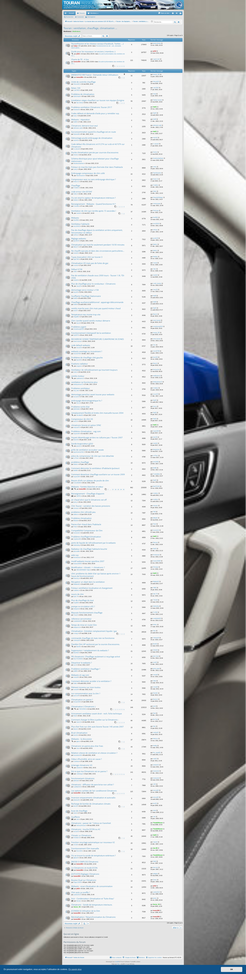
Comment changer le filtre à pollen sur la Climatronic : (95, 719)
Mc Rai (155, 719)
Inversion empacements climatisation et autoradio (93, 797)
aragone (78, 366)
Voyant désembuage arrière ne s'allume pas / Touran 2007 (97, 437)
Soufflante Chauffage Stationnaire (86, 296)
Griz (154, 345)
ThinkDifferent (158, 822)
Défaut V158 (76, 269)
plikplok (155, 518)
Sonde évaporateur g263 (82, 443)
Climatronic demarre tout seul (84, 125)
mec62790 (77, 353)
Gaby (75, 46)
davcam (155, 867)
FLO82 (155, 612)
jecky (75, 502)
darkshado (77, 96)
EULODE (79, 851)
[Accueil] (123, 4)
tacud (78, 323)
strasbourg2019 (79, 329)
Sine (154, 630)
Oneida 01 (77, 837)
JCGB (76, 844)
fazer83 (78, 360)
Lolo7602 (76, 90)
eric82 (155, 662)
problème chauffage (80, 462)
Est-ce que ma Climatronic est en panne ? (89, 771)
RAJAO (155, 693)
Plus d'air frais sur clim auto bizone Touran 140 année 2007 (97, 726)
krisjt (154, 94)
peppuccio (77, 627)
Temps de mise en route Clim (84, 625)
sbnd (75, 813)
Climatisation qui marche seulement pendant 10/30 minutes (97, 244)
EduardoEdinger (158, 197)
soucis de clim (77, 594)
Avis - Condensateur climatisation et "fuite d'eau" (92, 898)
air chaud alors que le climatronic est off (89, 499)
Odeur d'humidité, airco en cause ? (86, 759)
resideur (155, 388)
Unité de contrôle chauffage (83, 82)
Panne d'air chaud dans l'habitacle (86, 524)
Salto (75, 683)
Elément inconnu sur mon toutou (85, 687)
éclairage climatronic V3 (81, 765)
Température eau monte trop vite (85, 314)
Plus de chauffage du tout (82, 600)
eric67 (76, 310)
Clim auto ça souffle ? (80, 892)
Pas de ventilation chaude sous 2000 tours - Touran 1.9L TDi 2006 (97, 276)
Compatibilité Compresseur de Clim (86, 530)
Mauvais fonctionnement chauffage (86, 612)
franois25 (76, 109)
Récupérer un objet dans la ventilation (88, 582)
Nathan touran (157, 100)
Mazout (155, 542)
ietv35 (75, 806)
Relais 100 (75, 88)
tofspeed (76, 609)
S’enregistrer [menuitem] (181, 13)
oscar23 (78, 347)
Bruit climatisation (79, 732)
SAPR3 (78, 496)
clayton (155, 842)
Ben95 (78, 646)
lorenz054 (77, 61)
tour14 (76, 421)
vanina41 (156, 732)
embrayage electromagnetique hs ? (86, 400)
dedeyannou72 (78, 384)
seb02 (155, 758)
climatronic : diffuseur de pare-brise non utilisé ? (92, 784)
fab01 (155, 107)
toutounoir (156, 771)
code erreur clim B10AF (81, 191)
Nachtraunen (80, 175)
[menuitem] (164, 13)
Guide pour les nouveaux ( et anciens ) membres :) (93, 51)
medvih (78, 213)
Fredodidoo (156, 474)
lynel (154, 706)
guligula (155, 873)
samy (75, 169)
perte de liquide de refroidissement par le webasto (93, 543)
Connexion (80, 17)
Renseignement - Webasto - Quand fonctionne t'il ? (93, 204)
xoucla (76, 265)
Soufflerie (75, 817)
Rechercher (69, 17)
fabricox (155, 738)
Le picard (76, 149)
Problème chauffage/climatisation (86, 536)
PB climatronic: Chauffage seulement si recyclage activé (95, 656)
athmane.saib (78, 128)
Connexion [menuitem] (177, 13)
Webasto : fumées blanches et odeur (87, 486)
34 (121, 489)
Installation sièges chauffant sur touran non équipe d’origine (97, 100)
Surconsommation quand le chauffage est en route (93, 132)
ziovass (76, 508)
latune (75, 729)
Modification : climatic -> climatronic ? (88, 567)
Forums (82, 13)
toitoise (76, 200)
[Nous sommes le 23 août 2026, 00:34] (152, 21)
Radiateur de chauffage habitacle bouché (89, 549)
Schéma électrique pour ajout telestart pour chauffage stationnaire (95, 159)
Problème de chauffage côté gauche (87, 357)
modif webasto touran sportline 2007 (87, 561)
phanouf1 (76, 800)
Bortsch (155, 699)
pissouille (76, 551)
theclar (78, 901)
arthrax (76, 235)
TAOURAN (82, 709)
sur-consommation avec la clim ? (85, 693)
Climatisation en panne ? (82, 699)
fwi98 (75, 122)
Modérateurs (76, 31)
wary (75, 115)
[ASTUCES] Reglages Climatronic (85, 874)
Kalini (154, 861)
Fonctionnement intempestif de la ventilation (91, 333)
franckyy (76, 578)
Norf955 (76, 220)
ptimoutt (76, 780)
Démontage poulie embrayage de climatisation (91, 138)
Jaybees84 (77, 539)
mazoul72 (77, 427)
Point (75, 526)
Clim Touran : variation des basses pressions (90, 506)
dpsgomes (156, 449)
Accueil (71, 13)
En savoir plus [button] (75, 969)
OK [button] (231, 969)
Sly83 (154, 113)
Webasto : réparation (80, 119)
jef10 (78, 54)
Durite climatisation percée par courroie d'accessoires (94, 152)
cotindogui (79, 774)
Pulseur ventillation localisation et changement (91, 588)
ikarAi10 (76, 652)
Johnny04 (77, 640)
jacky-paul (156, 668)
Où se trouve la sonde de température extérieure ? (93, 855)
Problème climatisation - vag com (86, 431)
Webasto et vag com (80, 675)
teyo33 (76, 292)
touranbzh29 (77, 755)
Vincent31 (77, 84)
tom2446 (155, 461)
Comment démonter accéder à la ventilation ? (91, 681)
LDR (154, 784)
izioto (75, 372)
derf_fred (156, 656)
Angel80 (76, 316)
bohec (155, 624)
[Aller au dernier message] (162, 43)
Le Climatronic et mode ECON (84, 868)
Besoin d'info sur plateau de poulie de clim (90, 480)
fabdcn (155, 244)
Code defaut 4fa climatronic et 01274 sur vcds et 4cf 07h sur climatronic (98, 145)
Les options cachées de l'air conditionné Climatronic (94, 790)
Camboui (76, 761)
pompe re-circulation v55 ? (83, 606)
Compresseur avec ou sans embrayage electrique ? (93, 179)
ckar (77, 748)
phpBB (117, 961)
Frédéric (76, 187)
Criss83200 (77, 482)
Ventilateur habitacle (80, 224)
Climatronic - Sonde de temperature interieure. (91, 904)
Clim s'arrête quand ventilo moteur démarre (90, 320)
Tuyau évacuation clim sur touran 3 (86, 257)
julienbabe (77, 409)
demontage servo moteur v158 (85, 290)
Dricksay (156, 210)
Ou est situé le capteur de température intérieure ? (93, 198)
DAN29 (155, 650)
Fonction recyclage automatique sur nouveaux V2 (93, 842)
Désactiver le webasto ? (81, 662)
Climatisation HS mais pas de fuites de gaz (89, 263)
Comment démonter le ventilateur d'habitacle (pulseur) (95, 468)
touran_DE (156, 74)
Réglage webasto (78, 238)
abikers (76, 514)
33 (118, 489)
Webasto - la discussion (81, 739)
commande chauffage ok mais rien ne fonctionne (92, 638)
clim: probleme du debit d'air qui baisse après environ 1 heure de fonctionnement (95, 574)
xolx (77, 819)
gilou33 (76, 857)
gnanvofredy (157, 43)
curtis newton (157, 283)
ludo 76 (76, 596)
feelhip (155, 745)
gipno (78, 741)
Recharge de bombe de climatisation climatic (91, 803)
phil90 (75, 671)
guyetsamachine (79, 452)
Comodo (76, 206)
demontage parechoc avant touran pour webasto (92, 394)
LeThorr (76, 458)
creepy (76, 633)
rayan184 (77, 433)
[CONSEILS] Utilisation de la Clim (85, 911)
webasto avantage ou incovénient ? (86, 351)
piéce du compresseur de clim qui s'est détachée (92, 456)
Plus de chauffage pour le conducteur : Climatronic (93, 283)
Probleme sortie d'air (80, 406)
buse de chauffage (79, 811)
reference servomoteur (81, 618)
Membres (93, 13)
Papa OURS (77, 882)
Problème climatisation (81, 518)
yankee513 (77, 894)
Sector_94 (77, 907)
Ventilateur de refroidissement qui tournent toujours (94, 370)
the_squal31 (157, 752)
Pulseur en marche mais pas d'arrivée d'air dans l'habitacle (97, 167)
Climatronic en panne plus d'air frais (87, 746)
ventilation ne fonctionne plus (84, 382)
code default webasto (80, 345)
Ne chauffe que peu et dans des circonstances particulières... (97, 251)
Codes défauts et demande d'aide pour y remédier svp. (95, 113)
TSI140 (155, 600)
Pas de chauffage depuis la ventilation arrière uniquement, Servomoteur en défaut (97, 231)
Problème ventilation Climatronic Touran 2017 (91, 107)
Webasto (75, 218)
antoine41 (79, 767)
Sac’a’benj (79, 102)
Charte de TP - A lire (80, 59)
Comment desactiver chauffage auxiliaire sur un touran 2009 (98, 474)
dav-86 (155, 848)
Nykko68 (76, 134)
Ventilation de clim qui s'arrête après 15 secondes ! (93, 211)
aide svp (75, 555)
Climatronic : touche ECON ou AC (85, 829)
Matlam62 (77, 584)
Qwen (155, 879)
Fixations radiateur (79, 363)
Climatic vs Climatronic (81, 835)
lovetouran (77, 557)
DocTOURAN (78, 658)
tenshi (75, 735)
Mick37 (76, 247)
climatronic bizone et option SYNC (86, 425)
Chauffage (75, 185)
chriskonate (156, 203)
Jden (75, 271)
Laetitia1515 (77, 786)
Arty (118, 964)
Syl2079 (76, 335)
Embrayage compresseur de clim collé (88, 173)
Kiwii (75, 716)
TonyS (76, 615)
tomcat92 (156, 790)
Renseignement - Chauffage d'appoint (87, 493)
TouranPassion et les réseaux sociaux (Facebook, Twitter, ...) (97, 43)
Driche (76, 155)
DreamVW (77, 702)
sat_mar (76, 390)
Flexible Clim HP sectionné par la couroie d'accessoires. (95, 644)
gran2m (78, 446)
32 (115, 489)
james (155, 898)
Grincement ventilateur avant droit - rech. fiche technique (96, 713)
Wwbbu (155, 256)
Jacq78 (78, 286)
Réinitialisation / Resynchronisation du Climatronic (93, 917)
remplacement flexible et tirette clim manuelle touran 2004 (97, 413)
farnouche (156, 369)
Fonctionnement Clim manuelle (85, 848)
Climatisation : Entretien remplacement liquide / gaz (94, 631)
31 (113, 489)
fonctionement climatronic (83, 778)
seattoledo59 (78, 621)
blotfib (75, 470)
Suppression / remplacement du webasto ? (90, 650)
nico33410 (77, 226)
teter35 (76, 439)
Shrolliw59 (79, 415)
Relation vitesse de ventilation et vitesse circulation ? (94, 753)
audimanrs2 (80, 378)
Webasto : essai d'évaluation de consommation (91, 886)
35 (123, 489)
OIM (154, 511)
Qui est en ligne (71, 933)
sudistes (76, 590)
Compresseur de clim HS (82, 419)
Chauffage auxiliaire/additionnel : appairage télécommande (97, 302)
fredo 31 (76, 181)
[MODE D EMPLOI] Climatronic (84, 861)
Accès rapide (66, 13)
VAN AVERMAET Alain (83, 570)
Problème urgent (78, 327)
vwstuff (76, 677)
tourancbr (77, 533)
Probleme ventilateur (80, 388)
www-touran (157, 320)
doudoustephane (79, 163)
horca (78, 403)
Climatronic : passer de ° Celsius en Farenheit (91, 823)
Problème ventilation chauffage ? (85, 669)
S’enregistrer (91, 17)
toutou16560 (77, 563)
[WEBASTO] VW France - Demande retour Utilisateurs (94, 75)
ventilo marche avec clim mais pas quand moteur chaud (96, 308)
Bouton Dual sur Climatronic (83, 880)
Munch (155, 314)
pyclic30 (76, 240)
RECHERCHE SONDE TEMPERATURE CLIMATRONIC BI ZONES (97, 339)
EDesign (155, 567)
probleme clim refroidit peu (83, 512)
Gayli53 (76, 602)
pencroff (76, 695)
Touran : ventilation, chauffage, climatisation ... (90, 28)
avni (75, 665)
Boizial (76, 520)
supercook (156, 59)
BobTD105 (156, 486)
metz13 (78, 722)
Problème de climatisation (82, 94)
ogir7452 (76, 259)
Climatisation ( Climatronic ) (83, 706)
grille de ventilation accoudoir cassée (87, 450)
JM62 (154, 587)
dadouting (77, 545)
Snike (75, 194)
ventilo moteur (77, 376)
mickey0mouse (81, 825)
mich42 (76, 140)
